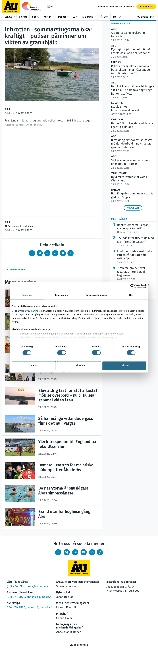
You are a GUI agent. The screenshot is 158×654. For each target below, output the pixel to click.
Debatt (62, 16)
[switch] (61, 352)
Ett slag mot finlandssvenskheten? (125, 110)
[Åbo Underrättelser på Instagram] (75, 552)
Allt (75, 16)
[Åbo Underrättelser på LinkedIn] (92, 552)
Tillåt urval (79, 365)
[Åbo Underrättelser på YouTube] (84, 552)
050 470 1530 (16, 607)
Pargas (116, 62)
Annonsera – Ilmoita (110, 6)
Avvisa (33, 365)
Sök (106, 16)
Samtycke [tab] (27, 295)
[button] (145, 16)
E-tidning (87, 16)
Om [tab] (131, 295)
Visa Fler (133, 207)
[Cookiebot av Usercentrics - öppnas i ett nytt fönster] (132, 286)
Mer (115, 16)
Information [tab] (61, 295)
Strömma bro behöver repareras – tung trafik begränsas (131, 273)
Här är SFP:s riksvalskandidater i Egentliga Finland (132, 127)
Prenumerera (146, 6)
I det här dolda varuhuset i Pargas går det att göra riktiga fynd (134, 257)
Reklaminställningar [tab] (96, 295)
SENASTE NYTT (121, 23)
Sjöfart (23, 16)
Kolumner (117, 103)
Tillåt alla (124, 365)
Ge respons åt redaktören (20, 226)
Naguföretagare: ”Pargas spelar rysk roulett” (132, 228)
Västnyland (119, 173)
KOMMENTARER (16, 269)
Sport (35, 16)
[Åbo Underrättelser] (79, 568)
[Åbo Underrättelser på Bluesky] (67, 552)
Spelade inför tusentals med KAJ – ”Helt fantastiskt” (135, 241)
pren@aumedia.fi (37, 586)
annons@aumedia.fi (39, 597)
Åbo (113, 29)
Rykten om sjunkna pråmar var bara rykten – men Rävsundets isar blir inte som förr (131, 71)
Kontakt (129, 6)
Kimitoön (117, 119)
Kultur (47, 16)
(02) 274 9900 (16, 586)
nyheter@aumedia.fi (39, 607)
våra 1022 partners (30, 310)
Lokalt (8, 16)
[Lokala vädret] (50, 6)
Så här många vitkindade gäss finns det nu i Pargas (130, 164)
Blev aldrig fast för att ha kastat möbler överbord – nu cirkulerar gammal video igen (132, 145)
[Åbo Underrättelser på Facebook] (58, 552)
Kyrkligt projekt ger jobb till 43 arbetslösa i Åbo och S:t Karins (131, 53)
